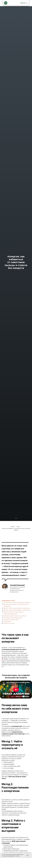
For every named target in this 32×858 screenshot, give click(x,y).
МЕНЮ (23, 3)
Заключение (7, 621)
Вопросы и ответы (9, 623)
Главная (12, 526)
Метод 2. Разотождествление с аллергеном (16, 610)
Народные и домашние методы (12, 617)
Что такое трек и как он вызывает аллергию (16, 602)
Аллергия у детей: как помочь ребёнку (15, 616)
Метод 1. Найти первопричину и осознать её (16, 608)
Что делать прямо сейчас (11, 619)
